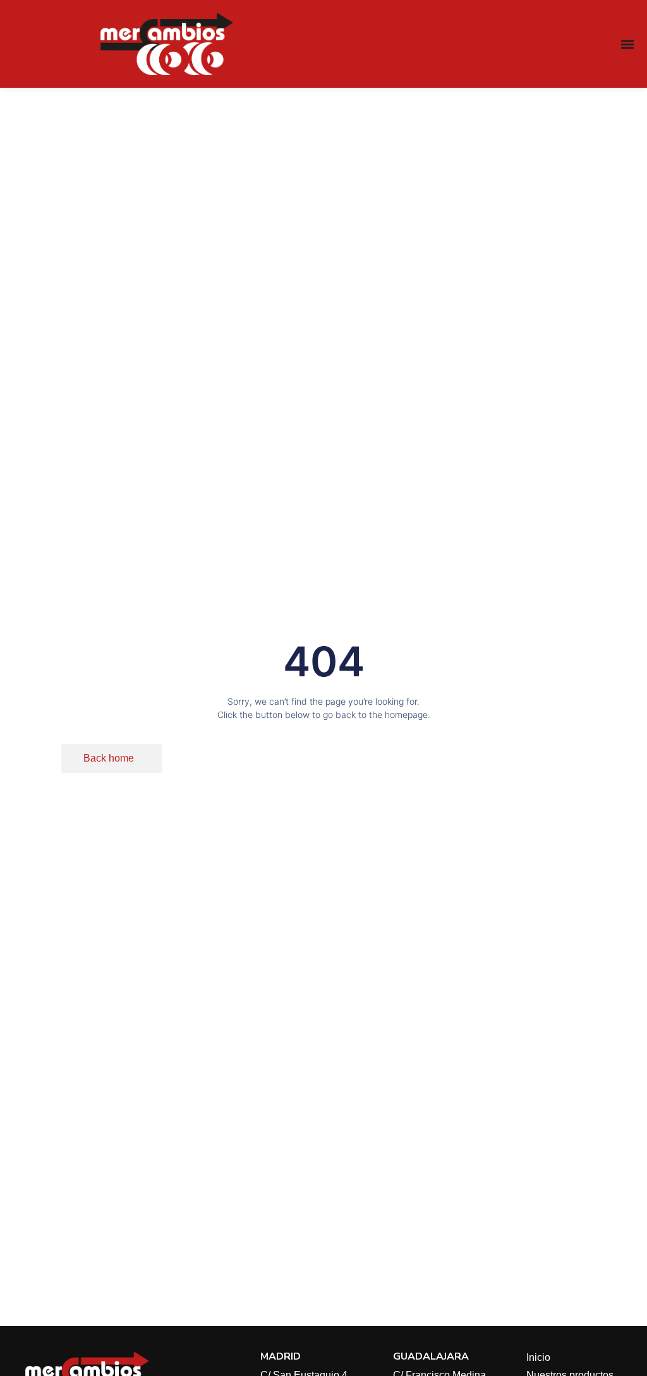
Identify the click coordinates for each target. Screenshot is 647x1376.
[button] (627, 43)
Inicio (538, 1357)
